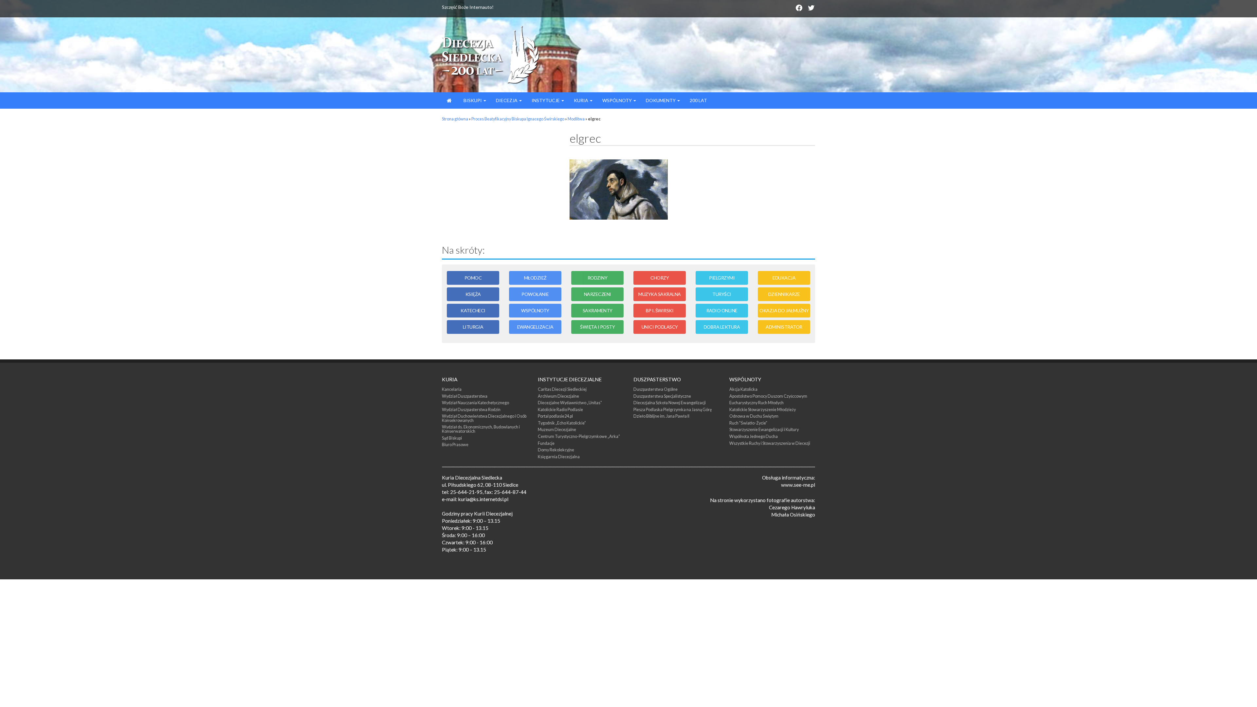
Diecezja (507, 100)
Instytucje (546, 100)
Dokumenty (661, 100)
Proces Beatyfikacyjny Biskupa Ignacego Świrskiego (517, 119)
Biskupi (473, 100)
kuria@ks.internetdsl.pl (483, 499)
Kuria (581, 100)
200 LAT (698, 100)
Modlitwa (576, 119)
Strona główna (455, 119)
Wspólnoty (617, 100)
